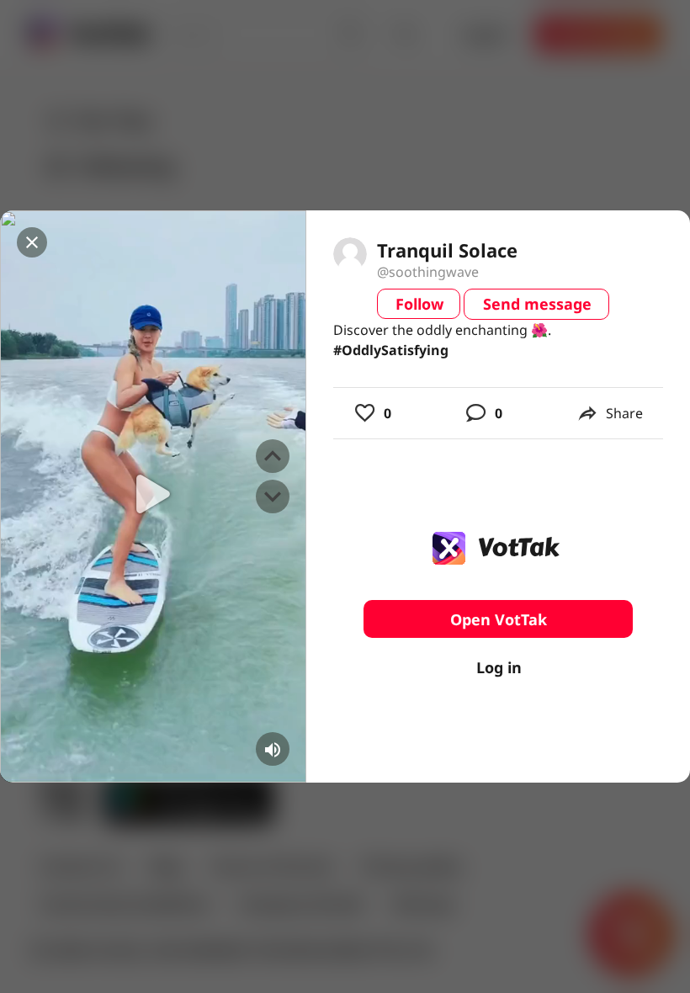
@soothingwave (428, 272)
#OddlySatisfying (390, 350)
